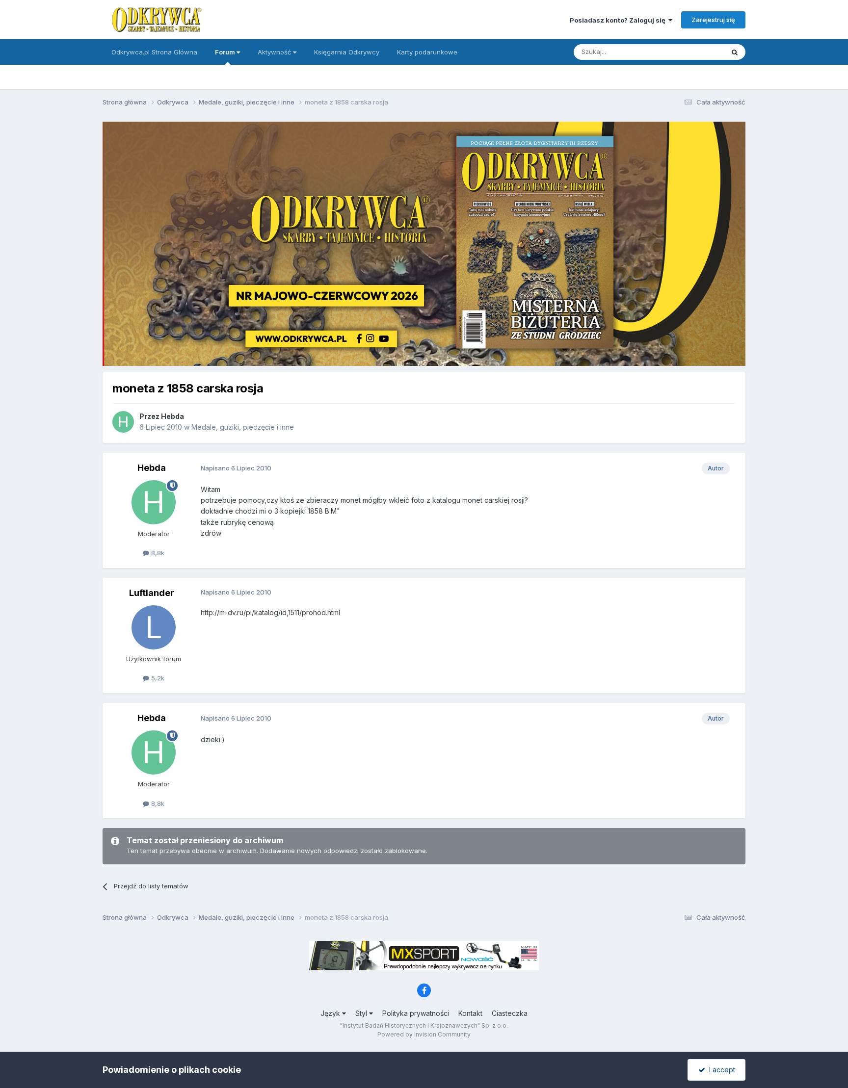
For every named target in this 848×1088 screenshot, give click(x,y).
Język (331, 1013)
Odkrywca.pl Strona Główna (154, 52)
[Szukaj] (734, 52)
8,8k (156, 553)
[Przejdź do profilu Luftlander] (154, 627)
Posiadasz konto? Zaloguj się (619, 20)
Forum (226, 52)
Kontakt (470, 1013)
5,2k (156, 678)
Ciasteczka (510, 1013)
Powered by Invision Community (424, 1034)
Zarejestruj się (713, 20)
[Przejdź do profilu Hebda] (123, 422)
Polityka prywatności (415, 1013)
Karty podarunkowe (427, 52)
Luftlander (151, 593)
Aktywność (275, 52)
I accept (720, 1069)
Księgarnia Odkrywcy (346, 52)
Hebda (172, 416)
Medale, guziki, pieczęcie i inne (242, 427)
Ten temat (696, 51)
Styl (362, 1013)
